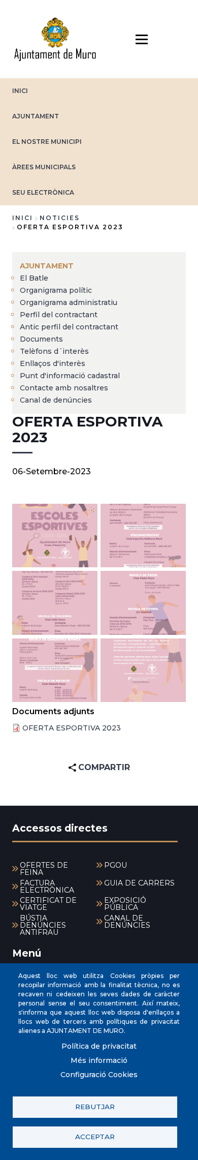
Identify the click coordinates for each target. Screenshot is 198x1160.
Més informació (99, 1060)
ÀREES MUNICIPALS (44, 167)
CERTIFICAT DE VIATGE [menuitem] (48, 904)
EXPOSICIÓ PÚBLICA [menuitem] (125, 904)
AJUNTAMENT (35, 116)
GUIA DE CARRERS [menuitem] (139, 883)
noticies (60, 218)
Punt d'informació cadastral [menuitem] (70, 375)
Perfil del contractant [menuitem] (58, 314)
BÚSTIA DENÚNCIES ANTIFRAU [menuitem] (43, 925)
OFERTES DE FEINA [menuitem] (44, 869)
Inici (22, 218)
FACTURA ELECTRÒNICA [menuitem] (47, 886)
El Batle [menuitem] (34, 278)
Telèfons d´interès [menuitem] (54, 351)
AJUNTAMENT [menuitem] (47, 265)
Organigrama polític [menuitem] (56, 290)
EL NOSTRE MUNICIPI (47, 141)
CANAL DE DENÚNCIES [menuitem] (127, 921)
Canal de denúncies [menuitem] (56, 400)
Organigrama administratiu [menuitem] (68, 302)
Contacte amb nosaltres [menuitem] (64, 387)
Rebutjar (95, 1107)
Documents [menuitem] (41, 339)
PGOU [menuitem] (115, 865)
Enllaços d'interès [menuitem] (52, 363)
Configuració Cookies (99, 1074)
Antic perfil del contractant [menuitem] (69, 326)
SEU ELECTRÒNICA (43, 192)
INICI (20, 91)
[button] (54, 536)
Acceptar (95, 1137)
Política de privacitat (99, 1046)
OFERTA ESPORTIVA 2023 (71, 727)
